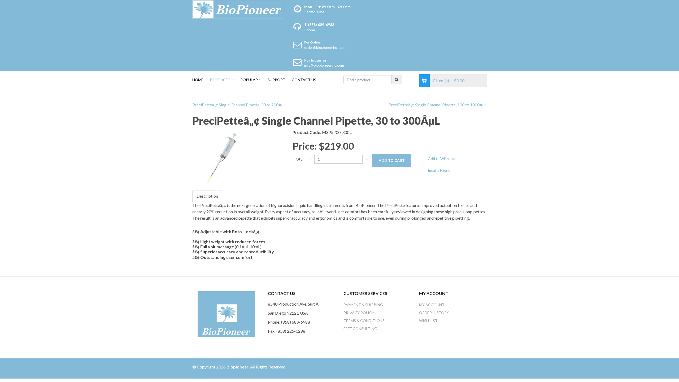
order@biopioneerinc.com (324, 47)
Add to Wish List (442, 158)
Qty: (299, 159)
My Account (432, 304)
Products (220, 79)
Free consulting (360, 328)
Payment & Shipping (363, 304)
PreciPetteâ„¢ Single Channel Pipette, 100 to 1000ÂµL (438, 104)
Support (276, 79)
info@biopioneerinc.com (324, 65)
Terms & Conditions (364, 320)
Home (197, 79)
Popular (249, 79)
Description (207, 195)
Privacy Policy (358, 312)
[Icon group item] (465, 368)
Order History (434, 312)
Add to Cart (392, 160)
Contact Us (304, 79)
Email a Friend (439, 170)
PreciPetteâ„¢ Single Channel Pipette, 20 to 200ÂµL (239, 104)
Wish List (428, 320)
